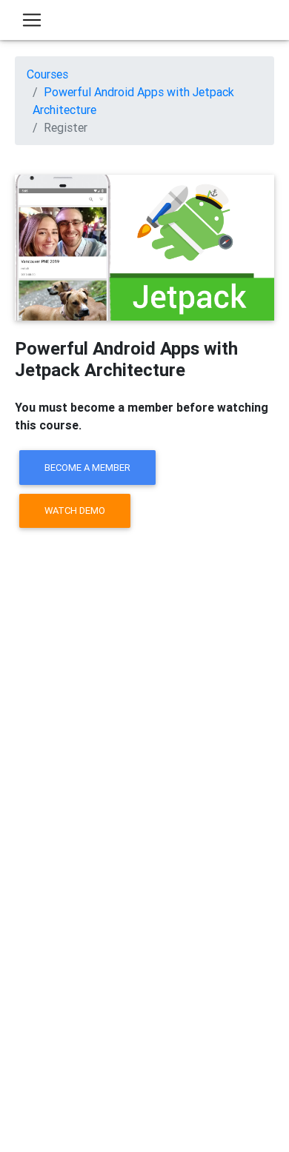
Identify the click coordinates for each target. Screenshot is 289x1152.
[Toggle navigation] (32, 20)
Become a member (87, 467)
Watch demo (74, 510)
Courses (47, 74)
